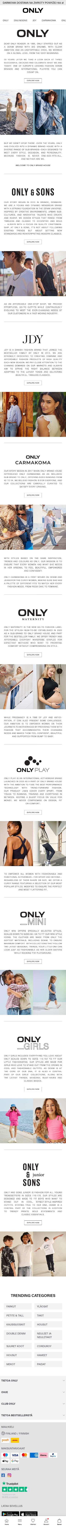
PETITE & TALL (15, 1315)
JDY (34, 20)
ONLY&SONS (20, 20)
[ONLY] (33, 12)
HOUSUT (42, 1324)
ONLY (5, 20)
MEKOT (10, 1364)
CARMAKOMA (49, 20)
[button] (33, 1433)
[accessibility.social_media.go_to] (3, 1476)
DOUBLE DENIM (15, 1333)
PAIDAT (41, 1364)
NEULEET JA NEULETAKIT (44, 1335)
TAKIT (40, 1315)
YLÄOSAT (42, 1306)
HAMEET (42, 1355)
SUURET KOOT (15, 1346)
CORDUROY (44, 1346)
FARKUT (11, 1306)
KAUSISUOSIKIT (15, 1324)
